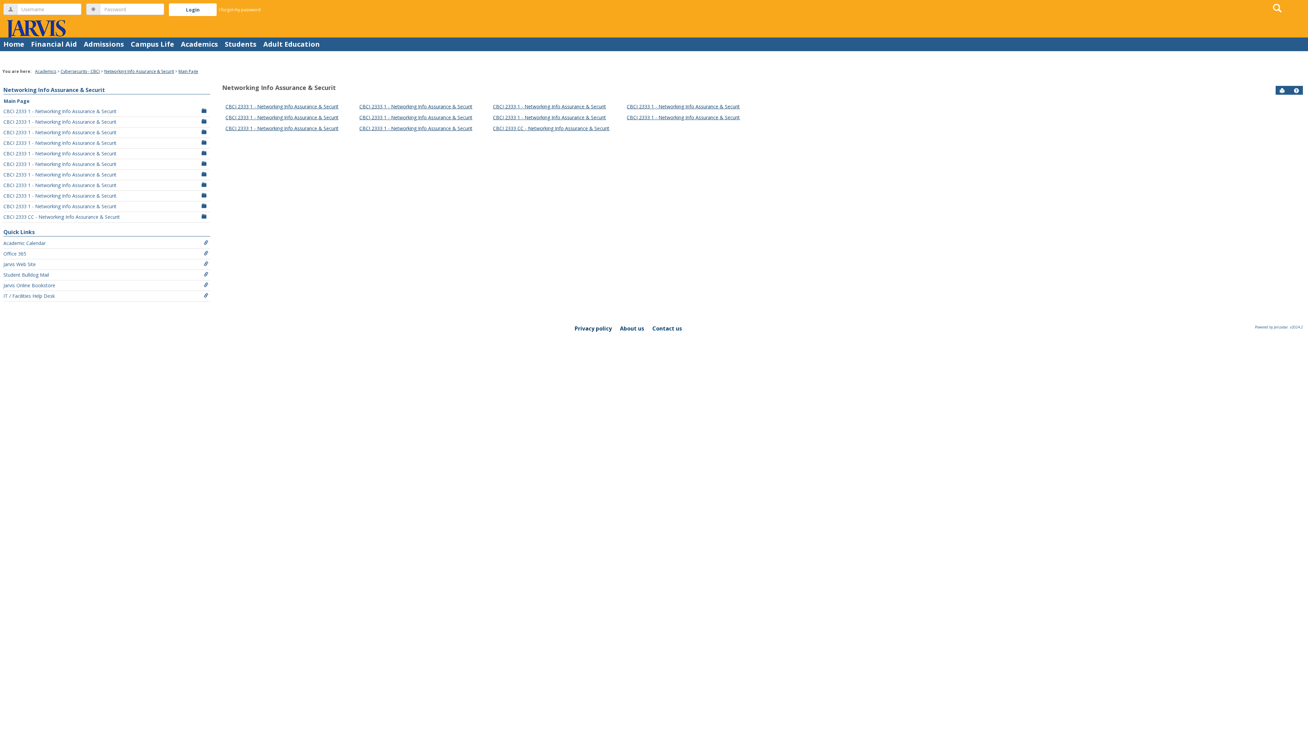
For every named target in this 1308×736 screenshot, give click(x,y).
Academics (199, 44)
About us (632, 328)
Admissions (104, 44)
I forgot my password (240, 10)
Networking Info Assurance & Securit (139, 71)
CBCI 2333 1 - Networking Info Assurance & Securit (59, 111)
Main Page (188, 71)
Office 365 (14, 253)
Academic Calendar (24, 243)
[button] (1296, 90)
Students (240, 44)
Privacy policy (593, 328)
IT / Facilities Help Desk (29, 296)
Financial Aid (54, 44)
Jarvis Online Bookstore (29, 285)
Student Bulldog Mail (26, 275)
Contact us (667, 328)
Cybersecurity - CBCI (80, 71)
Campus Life (152, 44)
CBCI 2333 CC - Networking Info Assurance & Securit (61, 217)
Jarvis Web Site (19, 264)
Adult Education (291, 44)
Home (13, 44)
